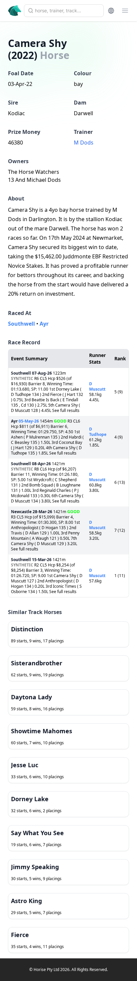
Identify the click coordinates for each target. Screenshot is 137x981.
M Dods (83, 142)
